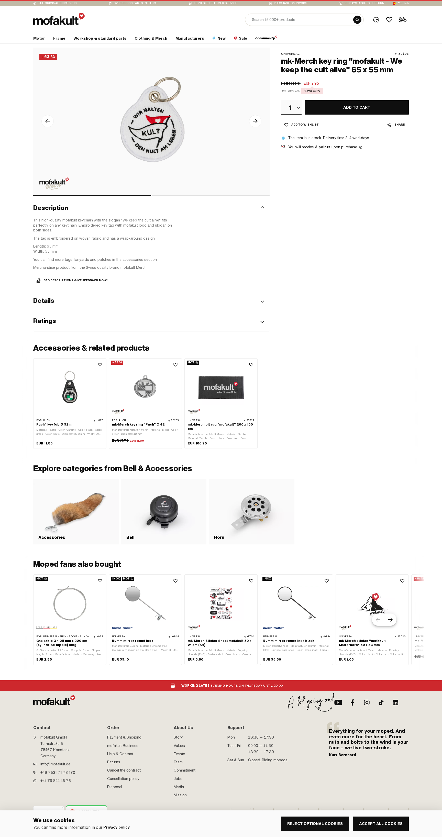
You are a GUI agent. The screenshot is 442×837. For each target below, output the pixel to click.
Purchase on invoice (291, 3)
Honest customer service (215, 3)
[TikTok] (381, 702)
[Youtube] (338, 702)
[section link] (266, 39)
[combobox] (291, 107)
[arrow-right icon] (255, 121)
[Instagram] (367, 702)
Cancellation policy (123, 778)
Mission (180, 795)
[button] (151, 208)
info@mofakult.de (55, 764)
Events (179, 753)
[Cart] (402, 20)
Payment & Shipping (124, 737)
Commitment (184, 770)
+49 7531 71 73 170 (57, 772)
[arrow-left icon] (47, 121)
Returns (113, 762)
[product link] (70, 404)
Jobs (178, 778)
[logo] (59, 19)
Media (179, 786)
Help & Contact (120, 753)
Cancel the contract (124, 770)
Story (178, 737)
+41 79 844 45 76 (55, 780)
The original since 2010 (57, 3)
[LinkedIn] (395, 702)
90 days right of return (364, 3)
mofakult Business (122, 745)
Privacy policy (116, 827)
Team (178, 762)
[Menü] (62, 809)
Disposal (114, 786)
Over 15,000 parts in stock (136, 3)
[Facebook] (352, 702)
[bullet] (92, 195)
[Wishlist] (389, 20)
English (403, 3)
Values (179, 745)
